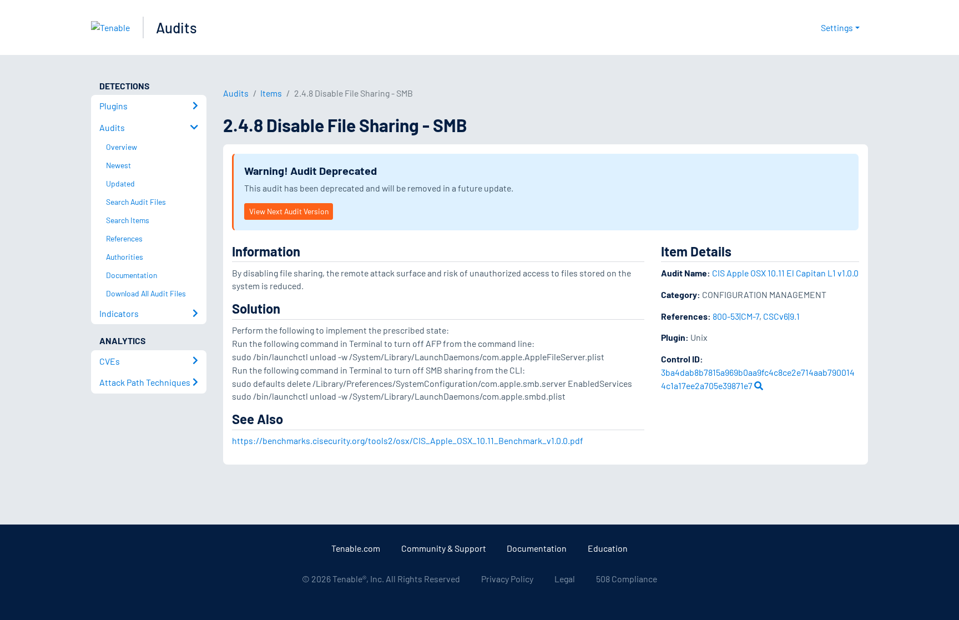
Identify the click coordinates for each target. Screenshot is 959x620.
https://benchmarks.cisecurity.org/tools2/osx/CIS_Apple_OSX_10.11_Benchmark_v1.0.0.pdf (407, 440)
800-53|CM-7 (736, 316)
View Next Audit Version (289, 211)
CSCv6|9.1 (781, 316)
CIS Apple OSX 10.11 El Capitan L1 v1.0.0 (785, 273)
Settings (837, 27)
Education (608, 548)
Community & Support (443, 548)
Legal (564, 578)
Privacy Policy (507, 578)
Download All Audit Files (146, 293)
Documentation (537, 548)
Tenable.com (355, 548)
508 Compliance (626, 578)
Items (271, 93)
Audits (176, 27)
